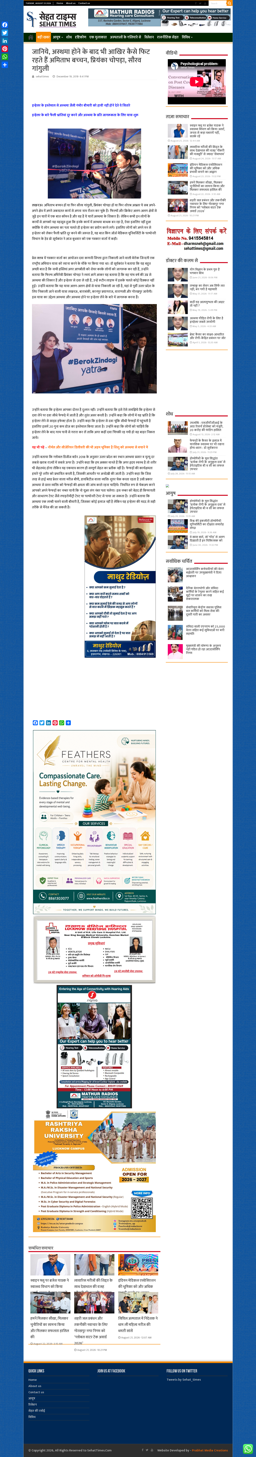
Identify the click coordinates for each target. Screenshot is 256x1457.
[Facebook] (196, 3)
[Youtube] (205, 3)
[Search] (230, 3)
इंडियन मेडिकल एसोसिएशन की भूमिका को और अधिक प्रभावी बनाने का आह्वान (137, 1286)
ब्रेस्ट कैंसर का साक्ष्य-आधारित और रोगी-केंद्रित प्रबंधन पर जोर (208, 336)
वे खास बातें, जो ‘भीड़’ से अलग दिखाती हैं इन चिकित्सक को (207, 538)
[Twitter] (200, 3)
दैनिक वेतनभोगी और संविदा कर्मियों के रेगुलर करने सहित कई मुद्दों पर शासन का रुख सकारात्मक (205, 594)
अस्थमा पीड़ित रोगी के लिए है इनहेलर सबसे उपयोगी (206, 320)
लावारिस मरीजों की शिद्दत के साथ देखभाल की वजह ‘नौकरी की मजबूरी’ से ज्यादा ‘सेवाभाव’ (93, 1289)
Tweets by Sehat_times (184, 1379)
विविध (186, 37)
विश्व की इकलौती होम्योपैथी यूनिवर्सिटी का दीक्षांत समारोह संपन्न (207, 524)
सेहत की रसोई (36, 1411)
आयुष (56, 37)
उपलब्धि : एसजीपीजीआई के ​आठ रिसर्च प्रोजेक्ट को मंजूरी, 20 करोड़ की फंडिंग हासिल (206, 426)
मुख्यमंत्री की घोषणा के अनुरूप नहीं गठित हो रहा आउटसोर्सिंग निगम (203, 649)
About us (71, 3)
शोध (69, 37)
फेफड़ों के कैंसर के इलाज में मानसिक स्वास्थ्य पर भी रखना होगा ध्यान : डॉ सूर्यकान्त (207, 444)
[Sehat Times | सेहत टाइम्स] (52, 18)
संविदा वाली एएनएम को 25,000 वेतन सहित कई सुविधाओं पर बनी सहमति (205, 630)
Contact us (84, 3)
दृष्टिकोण (80, 37)
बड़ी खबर (43, 37)
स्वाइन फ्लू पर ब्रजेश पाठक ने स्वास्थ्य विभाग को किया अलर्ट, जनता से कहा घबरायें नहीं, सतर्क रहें (49, 1289)
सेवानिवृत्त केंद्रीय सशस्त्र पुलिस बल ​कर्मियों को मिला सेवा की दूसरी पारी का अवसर (203, 611)
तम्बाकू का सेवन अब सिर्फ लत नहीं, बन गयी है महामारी (207, 287)
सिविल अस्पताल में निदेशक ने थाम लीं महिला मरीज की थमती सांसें (138, 1324)
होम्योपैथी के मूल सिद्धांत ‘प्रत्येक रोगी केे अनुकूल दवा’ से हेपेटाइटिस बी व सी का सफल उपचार (207, 464)
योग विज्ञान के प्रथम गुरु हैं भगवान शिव (205, 271)
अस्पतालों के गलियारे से (125, 37)
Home (60, 3)
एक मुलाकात (98, 37)
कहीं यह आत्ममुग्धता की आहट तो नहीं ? (207, 303)
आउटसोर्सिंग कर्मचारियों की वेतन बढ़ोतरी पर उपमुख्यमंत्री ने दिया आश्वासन (205, 572)
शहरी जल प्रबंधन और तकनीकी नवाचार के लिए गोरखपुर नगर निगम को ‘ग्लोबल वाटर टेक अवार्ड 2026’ (91, 1330)
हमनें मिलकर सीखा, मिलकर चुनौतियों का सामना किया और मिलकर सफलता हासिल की (49, 1327)
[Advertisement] (95, 91)
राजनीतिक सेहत (168, 37)
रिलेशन (149, 37)
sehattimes (42, 76)
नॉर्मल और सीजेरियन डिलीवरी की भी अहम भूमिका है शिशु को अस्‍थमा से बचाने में (98, 447)
